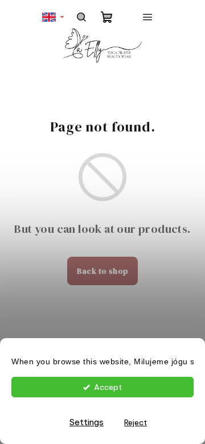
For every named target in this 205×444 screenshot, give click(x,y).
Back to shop (103, 271)
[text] (102, 362)
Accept (108, 387)
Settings (86, 422)
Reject (135, 422)
